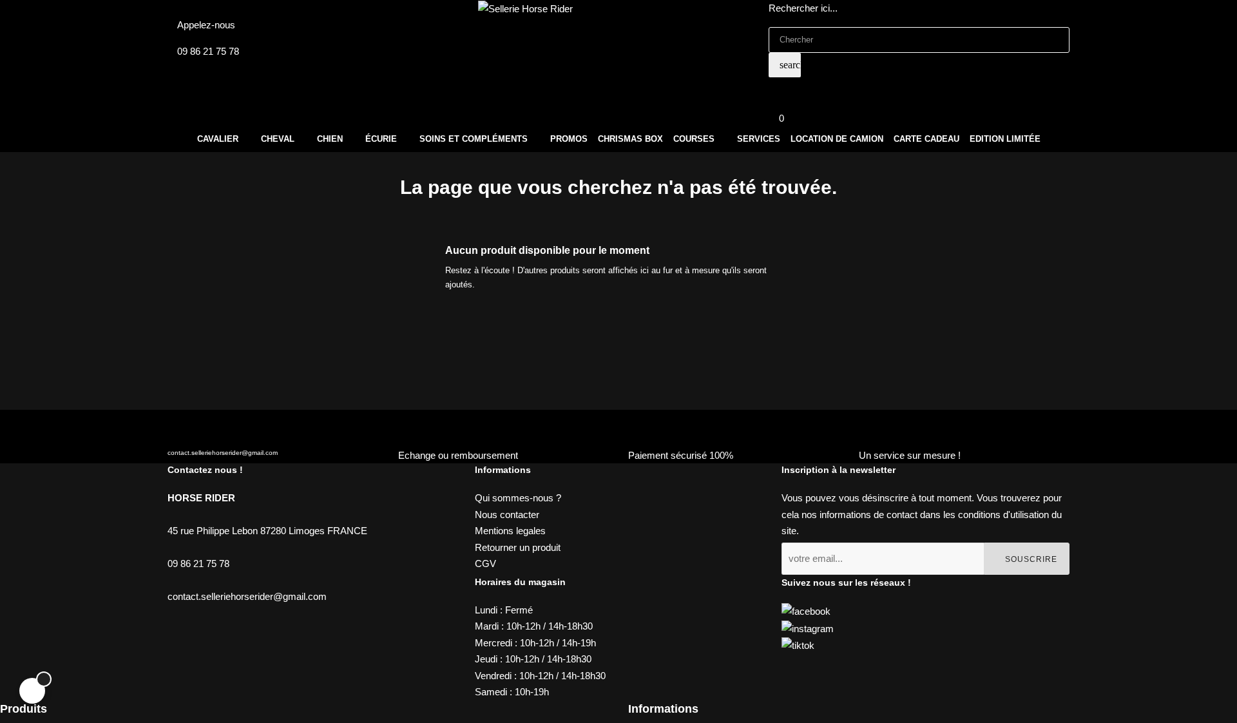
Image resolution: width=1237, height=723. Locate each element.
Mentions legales (510, 530)
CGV (485, 563)
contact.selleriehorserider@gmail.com (223, 452)
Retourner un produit (518, 547)
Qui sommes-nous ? (518, 497)
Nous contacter (507, 514)
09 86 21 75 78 (208, 51)
